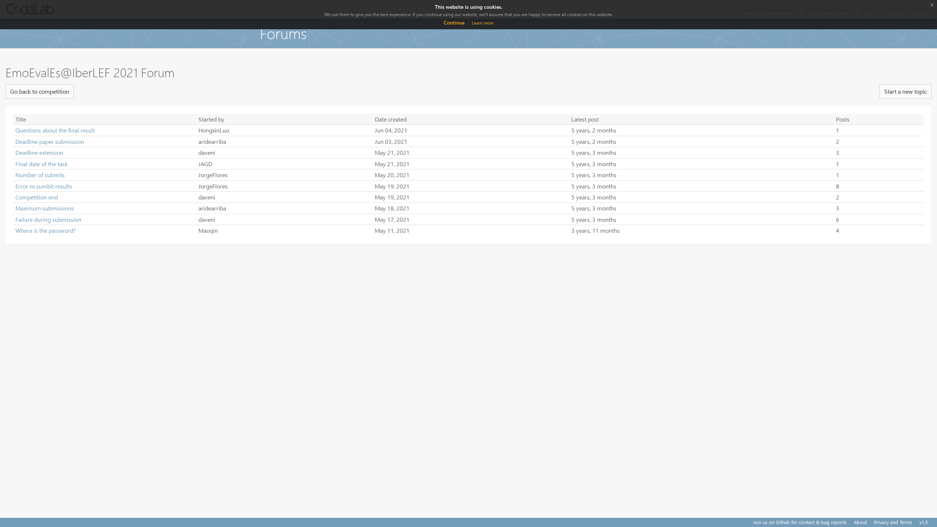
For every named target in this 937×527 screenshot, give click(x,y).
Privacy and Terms (893, 522)
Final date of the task (41, 164)
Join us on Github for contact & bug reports (800, 522)
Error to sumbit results (43, 186)
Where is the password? (45, 230)
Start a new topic (905, 91)
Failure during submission (48, 219)
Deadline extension (39, 152)
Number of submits (40, 175)
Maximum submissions (44, 208)
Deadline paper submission (49, 141)
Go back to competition (39, 91)
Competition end (36, 197)
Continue (454, 22)
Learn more (482, 23)
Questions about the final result (55, 130)
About (860, 522)
